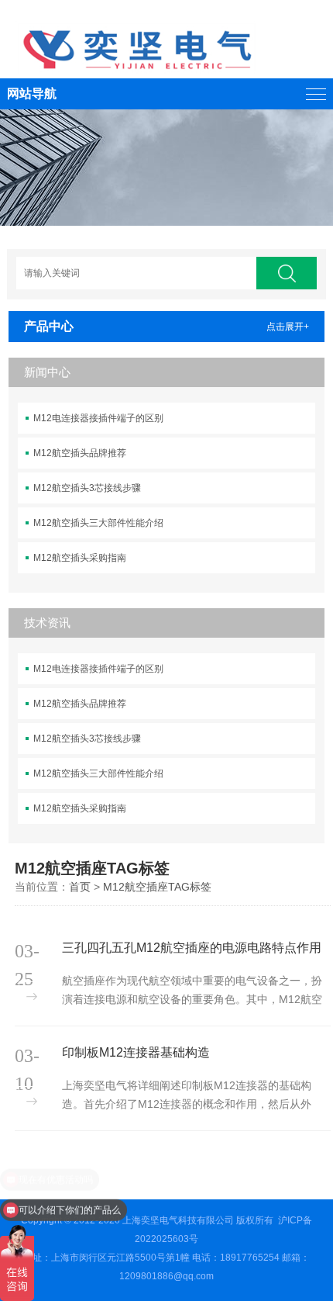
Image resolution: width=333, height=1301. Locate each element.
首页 (80, 887)
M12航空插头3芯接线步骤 (87, 488)
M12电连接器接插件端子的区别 (98, 418)
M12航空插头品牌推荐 (79, 453)
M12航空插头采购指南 (79, 557)
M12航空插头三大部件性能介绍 (98, 522)
